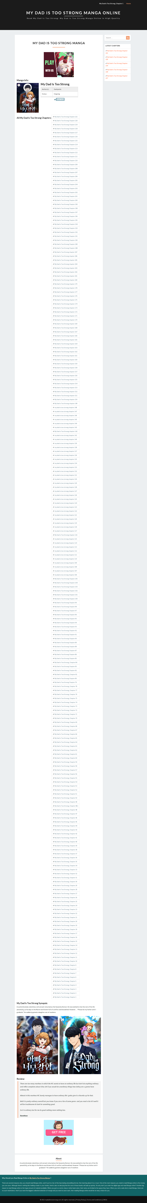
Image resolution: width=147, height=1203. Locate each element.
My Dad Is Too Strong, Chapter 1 (111, 3)
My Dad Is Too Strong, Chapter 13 (65, 949)
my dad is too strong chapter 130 (65, 479)
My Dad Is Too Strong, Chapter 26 (65, 897)
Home (128, 3)
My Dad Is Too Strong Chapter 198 (66, 208)
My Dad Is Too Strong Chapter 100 (66, 599)
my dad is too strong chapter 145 (65, 419)
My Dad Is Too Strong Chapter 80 (65, 678)
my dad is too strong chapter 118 (65, 527)
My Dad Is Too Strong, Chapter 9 (65, 965)
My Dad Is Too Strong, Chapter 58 (65, 766)
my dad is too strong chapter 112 (65, 551)
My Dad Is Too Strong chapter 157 (65, 372)
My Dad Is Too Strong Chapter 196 (66, 216)
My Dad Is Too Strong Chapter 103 (66, 587)
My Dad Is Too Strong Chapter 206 (66, 176)
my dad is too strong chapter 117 (65, 531)
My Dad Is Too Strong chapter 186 (65, 256)
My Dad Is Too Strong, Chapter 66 (65, 734)
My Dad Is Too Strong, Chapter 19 (65, 925)
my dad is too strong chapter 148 (65, 407)
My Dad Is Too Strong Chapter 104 (66, 583)
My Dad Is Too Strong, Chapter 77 (65, 690)
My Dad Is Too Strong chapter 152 (65, 392)
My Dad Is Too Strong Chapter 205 (66, 180)
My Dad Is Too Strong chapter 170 (65, 320)
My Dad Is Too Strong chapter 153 (65, 388)
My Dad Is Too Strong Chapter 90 (65, 638)
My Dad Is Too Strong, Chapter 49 (65, 802)
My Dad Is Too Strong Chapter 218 (66, 129)
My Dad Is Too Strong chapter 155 (65, 380)
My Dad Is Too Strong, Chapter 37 (65, 854)
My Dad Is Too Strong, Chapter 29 (65, 885)
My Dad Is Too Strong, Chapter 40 (65, 842)
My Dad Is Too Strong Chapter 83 (65, 666)
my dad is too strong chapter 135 (65, 459)
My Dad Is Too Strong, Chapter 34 (65, 866)
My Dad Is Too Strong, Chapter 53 (65, 786)
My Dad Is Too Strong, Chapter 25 (65, 901)
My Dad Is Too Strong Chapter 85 (65, 658)
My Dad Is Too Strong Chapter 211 (66, 156)
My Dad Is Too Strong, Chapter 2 (65, 993)
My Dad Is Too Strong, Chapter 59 (65, 762)
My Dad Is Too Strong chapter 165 (65, 340)
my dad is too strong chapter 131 (65, 475)
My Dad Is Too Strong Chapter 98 (65, 607)
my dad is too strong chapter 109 (65, 563)
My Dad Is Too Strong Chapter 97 (65, 611)
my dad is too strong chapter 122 (65, 511)
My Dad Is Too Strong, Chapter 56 (65, 774)
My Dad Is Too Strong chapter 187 (65, 252)
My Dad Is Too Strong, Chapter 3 (65, 989)
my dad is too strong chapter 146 (65, 415)
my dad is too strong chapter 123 (65, 507)
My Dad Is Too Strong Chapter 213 (66, 148)
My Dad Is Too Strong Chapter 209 (66, 164)
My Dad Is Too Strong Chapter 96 (65, 615)
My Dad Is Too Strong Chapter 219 (66, 125)
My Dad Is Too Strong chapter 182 (65, 272)
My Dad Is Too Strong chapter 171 (65, 316)
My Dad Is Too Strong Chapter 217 (66, 133)
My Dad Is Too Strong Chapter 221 (66, 117)
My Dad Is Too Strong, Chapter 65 (65, 738)
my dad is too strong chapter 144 (65, 423)
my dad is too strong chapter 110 (65, 559)
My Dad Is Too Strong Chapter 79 (65, 682)
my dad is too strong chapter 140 (65, 439)
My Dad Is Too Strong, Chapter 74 (65, 702)
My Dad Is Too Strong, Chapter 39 (65, 846)
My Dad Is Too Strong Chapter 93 (65, 627)
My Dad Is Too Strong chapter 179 (65, 284)
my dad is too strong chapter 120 (65, 519)
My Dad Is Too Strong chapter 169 (65, 324)
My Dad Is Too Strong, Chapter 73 (65, 706)
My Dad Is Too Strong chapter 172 (65, 312)
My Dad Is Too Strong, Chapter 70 (65, 718)
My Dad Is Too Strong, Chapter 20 (65, 921)
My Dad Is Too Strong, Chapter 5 (65, 981)
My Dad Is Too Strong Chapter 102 (66, 591)
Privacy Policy (80, 1200)
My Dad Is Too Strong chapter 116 (65, 535)
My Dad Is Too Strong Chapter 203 (66, 188)
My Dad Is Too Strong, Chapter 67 (65, 730)
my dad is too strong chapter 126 (65, 495)
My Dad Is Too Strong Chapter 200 (66, 200)
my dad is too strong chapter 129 (65, 483)
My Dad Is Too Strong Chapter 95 (65, 619)
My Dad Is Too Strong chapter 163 (65, 348)
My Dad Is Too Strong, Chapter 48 (65, 810)
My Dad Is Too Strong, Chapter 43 (65, 830)
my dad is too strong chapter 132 (65, 471)
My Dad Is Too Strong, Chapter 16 (65, 937)
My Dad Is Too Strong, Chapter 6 (65, 977)
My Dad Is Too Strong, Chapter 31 (65, 878)
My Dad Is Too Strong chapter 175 (65, 300)
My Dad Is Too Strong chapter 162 (65, 352)
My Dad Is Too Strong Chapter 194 (66, 224)
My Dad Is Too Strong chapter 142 (65, 431)
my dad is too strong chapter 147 (65, 411)
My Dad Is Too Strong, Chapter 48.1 (66, 806)
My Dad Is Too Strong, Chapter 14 (65, 945)
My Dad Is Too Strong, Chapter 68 (65, 726)
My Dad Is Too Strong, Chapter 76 (65, 694)
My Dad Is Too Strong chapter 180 (65, 280)
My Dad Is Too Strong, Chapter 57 (65, 770)
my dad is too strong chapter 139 (65, 443)
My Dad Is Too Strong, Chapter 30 (65, 882)
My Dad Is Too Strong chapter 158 (65, 368)
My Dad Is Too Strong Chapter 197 (66, 212)
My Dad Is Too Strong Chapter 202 (66, 192)
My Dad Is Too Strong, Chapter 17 (65, 933)
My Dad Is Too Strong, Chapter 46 (65, 818)
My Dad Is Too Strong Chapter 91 (65, 634)
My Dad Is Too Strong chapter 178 (65, 288)
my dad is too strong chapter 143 (65, 427)
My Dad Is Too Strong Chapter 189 (66, 244)
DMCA (105, 1200)
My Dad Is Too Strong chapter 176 (65, 296)
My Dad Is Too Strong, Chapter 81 (65, 674)
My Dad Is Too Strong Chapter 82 (65, 670)
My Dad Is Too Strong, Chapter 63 (65, 746)
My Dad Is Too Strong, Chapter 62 (65, 750)
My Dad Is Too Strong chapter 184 (65, 264)
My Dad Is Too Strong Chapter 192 (66, 232)
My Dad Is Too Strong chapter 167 (65, 332)
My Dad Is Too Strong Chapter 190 (66, 240)
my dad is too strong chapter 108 (65, 567)
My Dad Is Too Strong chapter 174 (65, 304)
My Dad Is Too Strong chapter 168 (65, 328)
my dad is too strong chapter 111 (65, 555)
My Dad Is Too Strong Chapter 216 (66, 137)
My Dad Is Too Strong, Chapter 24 (65, 905)
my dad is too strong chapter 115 (65, 539)
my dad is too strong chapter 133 (65, 467)
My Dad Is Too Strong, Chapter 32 (65, 874)
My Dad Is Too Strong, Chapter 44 (65, 826)
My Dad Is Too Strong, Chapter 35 (65, 862)
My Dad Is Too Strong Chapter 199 (66, 204)
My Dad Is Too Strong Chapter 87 (65, 650)
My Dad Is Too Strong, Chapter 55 (65, 778)
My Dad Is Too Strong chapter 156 (65, 376)
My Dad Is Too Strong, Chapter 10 (65, 961)
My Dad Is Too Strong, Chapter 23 (65, 909)
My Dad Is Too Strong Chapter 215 (66, 141)
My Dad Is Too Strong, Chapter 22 (65, 913)
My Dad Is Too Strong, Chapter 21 (65, 917)
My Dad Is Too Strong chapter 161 (65, 356)
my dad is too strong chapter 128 (65, 487)
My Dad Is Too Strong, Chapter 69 (65, 722)
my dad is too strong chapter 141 (65, 435)
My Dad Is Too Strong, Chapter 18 (65, 929)
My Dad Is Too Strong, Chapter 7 (65, 973)
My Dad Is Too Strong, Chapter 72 (65, 710)
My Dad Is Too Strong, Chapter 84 (65, 662)
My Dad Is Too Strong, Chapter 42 (65, 834)
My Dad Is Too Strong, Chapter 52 (65, 790)
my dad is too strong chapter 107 (65, 571)
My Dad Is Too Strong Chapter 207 (66, 172)
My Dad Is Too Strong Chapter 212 (66, 152)
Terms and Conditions (94, 1200)
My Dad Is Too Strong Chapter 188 (66, 248)
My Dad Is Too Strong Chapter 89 (65, 642)
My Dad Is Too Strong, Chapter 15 (65, 941)
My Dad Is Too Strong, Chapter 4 (65, 985)
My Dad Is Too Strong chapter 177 (65, 292)
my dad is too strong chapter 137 (65, 451)
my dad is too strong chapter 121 (65, 515)
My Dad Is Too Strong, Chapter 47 (65, 814)
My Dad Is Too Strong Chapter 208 (66, 168)
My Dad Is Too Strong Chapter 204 (66, 184)
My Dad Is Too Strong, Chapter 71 (65, 714)
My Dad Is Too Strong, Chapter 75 (65, 698)
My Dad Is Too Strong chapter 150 (65, 399)
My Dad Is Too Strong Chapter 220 (66, 121)
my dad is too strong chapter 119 (65, 523)
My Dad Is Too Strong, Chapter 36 (65, 858)
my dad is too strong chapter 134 (65, 463)
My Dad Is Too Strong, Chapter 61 (65, 754)
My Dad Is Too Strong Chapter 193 (66, 228)
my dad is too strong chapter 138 (65, 447)
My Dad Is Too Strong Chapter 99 (65, 603)
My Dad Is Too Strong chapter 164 (65, 344)
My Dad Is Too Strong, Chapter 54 (65, 782)
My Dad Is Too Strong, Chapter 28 (65, 889)
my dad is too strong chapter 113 (65, 547)
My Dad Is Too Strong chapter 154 (65, 384)
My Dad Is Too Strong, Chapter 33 (65, 870)
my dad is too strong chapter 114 (65, 543)
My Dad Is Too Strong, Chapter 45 (65, 822)
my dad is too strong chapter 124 (65, 503)
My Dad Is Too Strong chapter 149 (65, 403)
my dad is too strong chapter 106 (65, 575)
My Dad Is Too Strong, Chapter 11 (65, 957)
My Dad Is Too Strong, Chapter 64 (65, 742)
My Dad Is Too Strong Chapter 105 (66, 579)
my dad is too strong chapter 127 (65, 491)
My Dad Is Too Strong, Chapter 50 (65, 798)
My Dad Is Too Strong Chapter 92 (65, 630)
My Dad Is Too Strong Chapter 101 (66, 595)
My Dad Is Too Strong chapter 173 (65, 308)
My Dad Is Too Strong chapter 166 (65, 336)
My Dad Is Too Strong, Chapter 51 (65, 794)
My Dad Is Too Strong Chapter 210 (66, 160)
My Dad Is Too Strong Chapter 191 (66, 236)
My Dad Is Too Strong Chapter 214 (66, 144)
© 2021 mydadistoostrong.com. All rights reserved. (57, 1200)
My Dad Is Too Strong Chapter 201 (66, 196)
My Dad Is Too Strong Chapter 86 (65, 654)
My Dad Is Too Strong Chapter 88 (65, 646)
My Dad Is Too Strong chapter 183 (65, 268)
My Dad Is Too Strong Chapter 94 (65, 623)
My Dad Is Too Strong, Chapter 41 (65, 838)
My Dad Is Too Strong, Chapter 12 (65, 953)
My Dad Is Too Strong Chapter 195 (66, 220)
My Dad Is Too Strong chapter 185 (65, 260)
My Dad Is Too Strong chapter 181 (65, 276)
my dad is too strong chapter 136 (65, 455)
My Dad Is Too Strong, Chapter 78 (65, 686)
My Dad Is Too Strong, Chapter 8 (65, 969)
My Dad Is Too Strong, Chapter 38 (65, 850)
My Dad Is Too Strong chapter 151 (65, 396)
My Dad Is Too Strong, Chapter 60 (65, 758)
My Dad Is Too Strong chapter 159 (65, 364)
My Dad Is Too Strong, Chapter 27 (65, 893)
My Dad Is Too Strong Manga (40, 1178)
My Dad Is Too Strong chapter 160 (65, 360)
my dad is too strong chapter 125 (65, 499)
